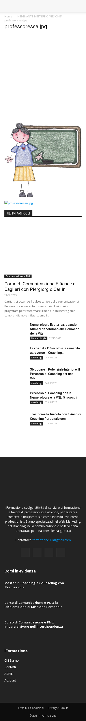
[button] (80, 6)
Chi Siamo (11, 660)
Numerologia (38, 338)
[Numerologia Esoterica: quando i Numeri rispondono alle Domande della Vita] (15, 330)
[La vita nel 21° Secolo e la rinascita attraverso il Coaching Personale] (15, 353)
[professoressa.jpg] (43, 196)
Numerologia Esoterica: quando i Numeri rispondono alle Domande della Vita (54, 329)
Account (10, 680)
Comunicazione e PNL (18, 276)
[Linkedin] (49, 552)
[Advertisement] (43, 77)
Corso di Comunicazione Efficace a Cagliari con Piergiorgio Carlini (39, 286)
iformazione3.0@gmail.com (51, 540)
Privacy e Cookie (58, 708)
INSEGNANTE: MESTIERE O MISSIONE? (39, 16)
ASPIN (8, 674)
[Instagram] (37, 552)
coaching (36, 357)
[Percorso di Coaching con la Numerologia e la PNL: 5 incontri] (15, 398)
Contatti (10, 667)
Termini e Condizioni (31, 708)
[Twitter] (60, 552)
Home (8, 16)
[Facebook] (25, 552)
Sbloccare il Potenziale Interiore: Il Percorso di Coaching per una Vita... (55, 374)
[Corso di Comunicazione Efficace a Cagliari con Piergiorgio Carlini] (43, 250)
